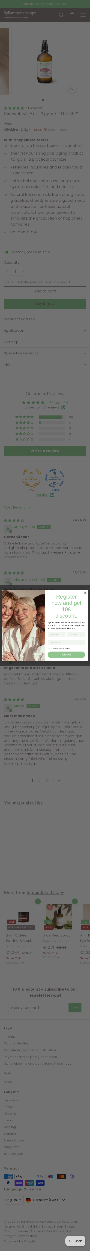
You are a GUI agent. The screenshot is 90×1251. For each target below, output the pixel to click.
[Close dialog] (85, 593)
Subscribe (66, 654)
